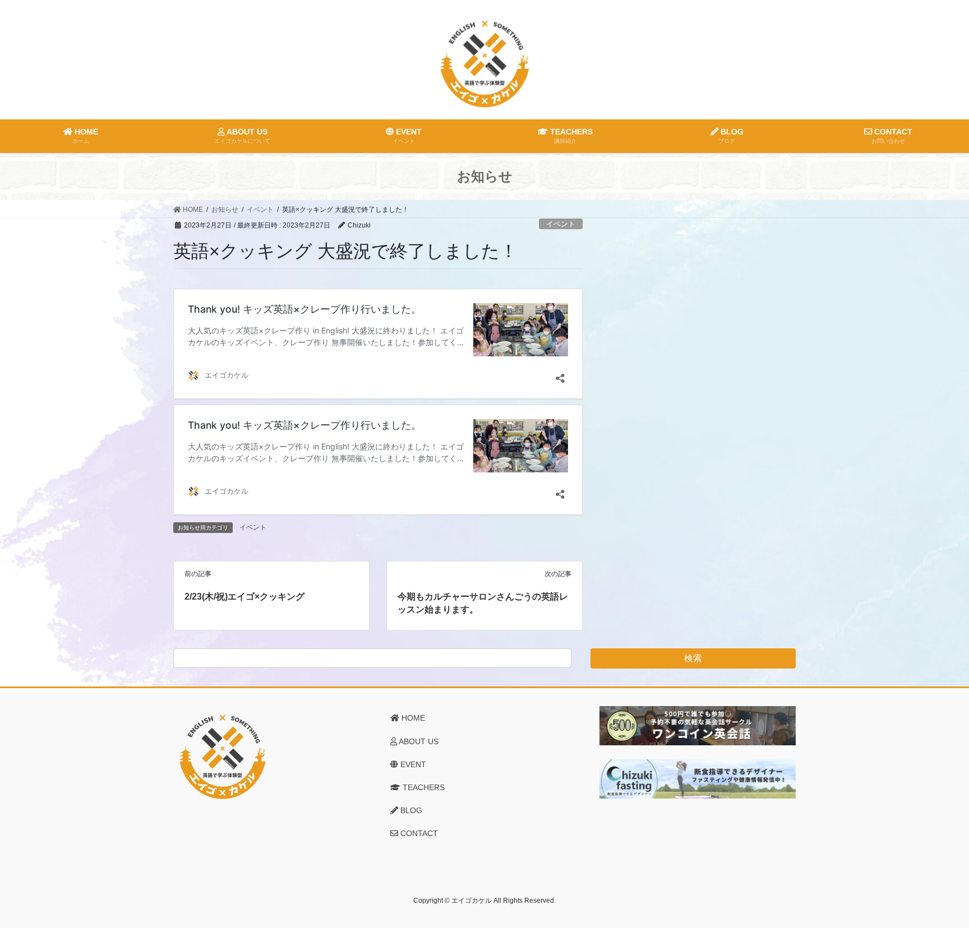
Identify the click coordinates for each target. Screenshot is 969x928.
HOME (412, 717)
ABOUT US (418, 741)
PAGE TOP (936, 890)
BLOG (410, 810)
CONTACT (418, 833)
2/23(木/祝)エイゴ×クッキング (244, 596)
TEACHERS (422, 787)
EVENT (412, 764)
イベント (560, 224)
